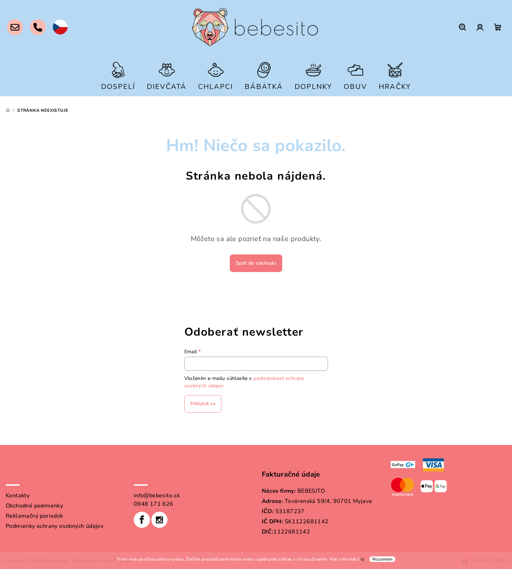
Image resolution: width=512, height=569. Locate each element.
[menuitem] (118, 75)
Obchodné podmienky (34, 506)
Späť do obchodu (256, 263)
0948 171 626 (153, 504)
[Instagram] (159, 520)
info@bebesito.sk (157, 495)
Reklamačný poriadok (34, 516)
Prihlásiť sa (202, 403)
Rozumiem (382, 559)
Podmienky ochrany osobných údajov (54, 526)
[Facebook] (142, 520)
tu (363, 559)
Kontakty (18, 495)
